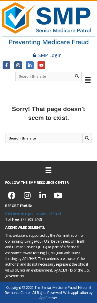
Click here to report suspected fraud (33, 213)
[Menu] (87, 80)
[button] (6, 65)
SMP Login (50, 55)
